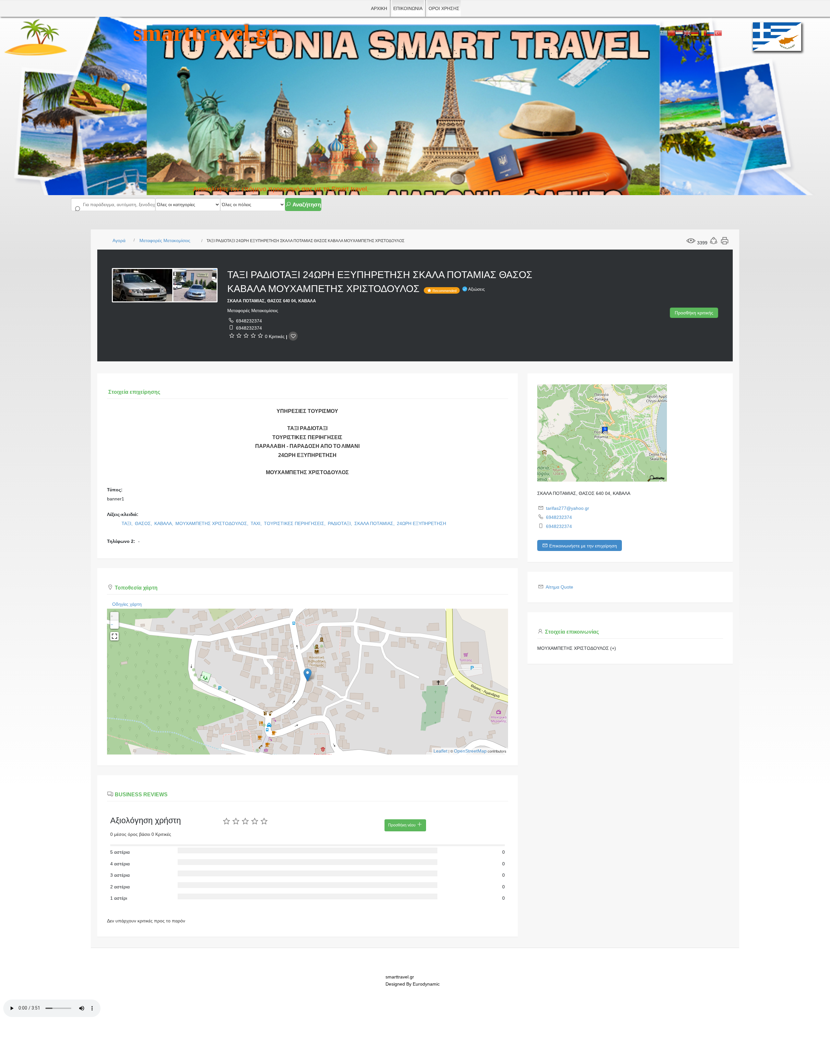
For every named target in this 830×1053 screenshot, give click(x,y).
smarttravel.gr (205, 33)
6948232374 (249, 320)
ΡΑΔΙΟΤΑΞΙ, (340, 523)
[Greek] (664, 32)
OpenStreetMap (470, 751)
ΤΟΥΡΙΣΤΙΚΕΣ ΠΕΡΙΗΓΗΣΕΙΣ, (295, 523)
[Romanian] (702, 32)
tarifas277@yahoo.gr (567, 508)
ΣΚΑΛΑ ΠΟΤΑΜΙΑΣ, (375, 523)
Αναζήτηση (306, 205)
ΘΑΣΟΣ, (144, 523)
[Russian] (710, 32)
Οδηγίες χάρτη (127, 604)
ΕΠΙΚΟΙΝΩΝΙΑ (407, 8)
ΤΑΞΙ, (128, 523)
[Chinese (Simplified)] (671, 32)
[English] (687, 32)
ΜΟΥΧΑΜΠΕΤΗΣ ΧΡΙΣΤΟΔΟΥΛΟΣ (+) (576, 648)
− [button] (112, 624)
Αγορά (119, 240)
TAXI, (257, 523)
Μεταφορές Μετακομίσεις (164, 240)
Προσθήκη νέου (402, 825)
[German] (695, 32)
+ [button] (112, 616)
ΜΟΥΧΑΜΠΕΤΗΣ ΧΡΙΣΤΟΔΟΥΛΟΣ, (212, 523)
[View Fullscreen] (114, 636)
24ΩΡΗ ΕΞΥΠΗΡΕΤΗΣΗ (421, 523)
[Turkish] (718, 32)
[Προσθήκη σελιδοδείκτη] (293, 336)
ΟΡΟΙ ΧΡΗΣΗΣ (444, 8)
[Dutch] (679, 32)
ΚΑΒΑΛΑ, (164, 523)
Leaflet (440, 751)
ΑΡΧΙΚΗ (379, 8)
